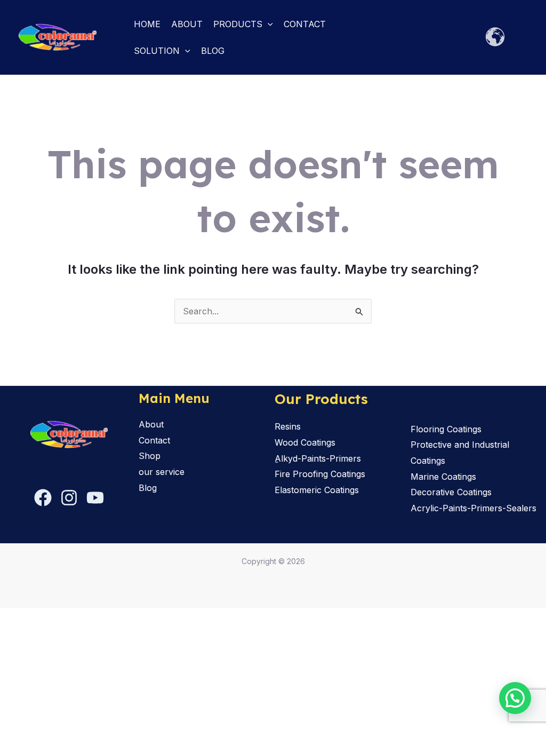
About (187, 24)
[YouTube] (95, 497)
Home (147, 24)
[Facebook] (43, 497)
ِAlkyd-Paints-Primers (318, 458)
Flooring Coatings (446, 429)
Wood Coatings (305, 442)
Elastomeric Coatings (317, 490)
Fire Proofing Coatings (320, 474)
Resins (288, 426)
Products (237, 24)
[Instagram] (69, 497)
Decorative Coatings (451, 492)
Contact (305, 24)
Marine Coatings (443, 476)
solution (157, 50)
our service (161, 471)
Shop (149, 455)
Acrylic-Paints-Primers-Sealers (473, 508)
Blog (212, 50)
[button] (267, 24)
